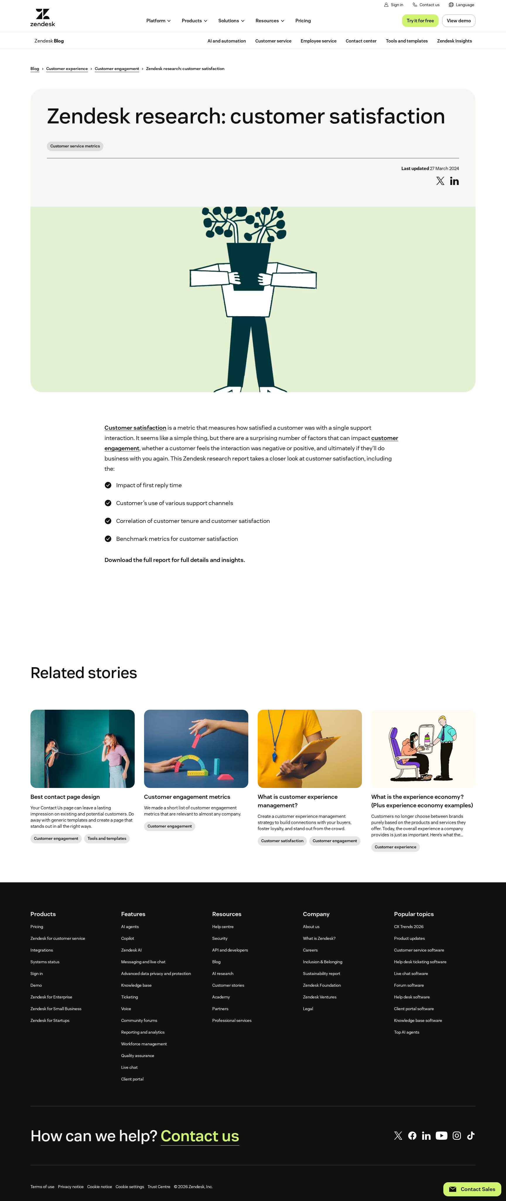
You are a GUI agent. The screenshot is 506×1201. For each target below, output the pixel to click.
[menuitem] (461, 5)
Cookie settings (130, 1186)
